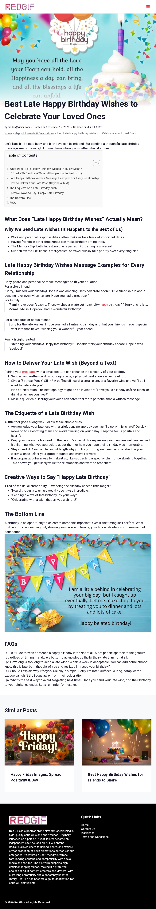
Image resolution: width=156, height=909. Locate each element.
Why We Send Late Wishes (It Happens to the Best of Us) (49, 173)
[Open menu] (147, 7)
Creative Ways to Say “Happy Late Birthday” (37, 193)
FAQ (9, 644)
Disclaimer (87, 833)
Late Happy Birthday (29, 265)
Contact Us (88, 829)
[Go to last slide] (11, 755)
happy (104, 304)
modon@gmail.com (19, 126)
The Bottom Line (20, 198)
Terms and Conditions (95, 837)
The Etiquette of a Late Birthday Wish (33, 188)
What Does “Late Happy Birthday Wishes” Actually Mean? (46, 169)
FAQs (13, 202)
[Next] (145, 755)
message (29, 372)
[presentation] (39, 742)
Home (85, 825)
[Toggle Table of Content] (94, 163)
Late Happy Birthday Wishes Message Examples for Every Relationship (54, 178)
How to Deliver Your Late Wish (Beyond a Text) (39, 183)
